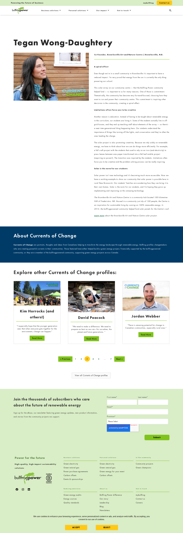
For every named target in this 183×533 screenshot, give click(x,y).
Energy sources (70, 499)
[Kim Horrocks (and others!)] (37, 293)
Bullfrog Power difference (111, 495)
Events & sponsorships (73, 479)
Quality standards (71, 502)
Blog (102, 506)
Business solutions (50, 10)
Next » (119, 359)
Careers (139, 502)
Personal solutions (77, 10)
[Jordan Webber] (146, 296)
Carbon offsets (70, 475)
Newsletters (105, 510)
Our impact (101, 10)
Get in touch (123, 10)
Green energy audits (72, 495)
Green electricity (71, 464)
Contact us (164, 3)
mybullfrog (148, 3)
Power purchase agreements (76, 471)
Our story (104, 499)
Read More (38, 338)
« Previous (65, 359)
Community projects (144, 464)
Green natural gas (71, 467)
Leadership (104, 502)
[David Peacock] (91, 296)
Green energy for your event (112, 471)
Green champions (143, 467)
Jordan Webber (146, 316)
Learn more (99, 216)
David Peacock (91, 317)
